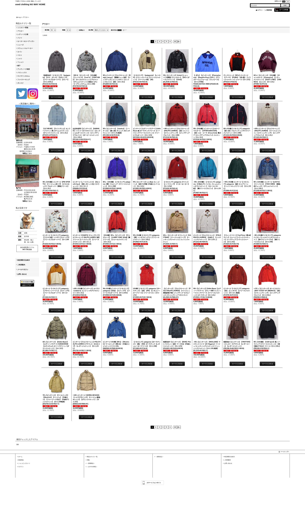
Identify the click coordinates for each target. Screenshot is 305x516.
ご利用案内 (21, 265)
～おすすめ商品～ (92, 466)
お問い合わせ (22, 274)
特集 (88, 460)
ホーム (20, 456)
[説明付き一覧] (125, 30)
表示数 (47, 30)
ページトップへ (285, 451)
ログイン (260, 10)
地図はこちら (27, 153)
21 (175, 41)
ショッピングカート (24, 463)
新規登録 (269, 10)
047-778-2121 (27, 249)
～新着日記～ (159, 456)
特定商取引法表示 (23, 260)
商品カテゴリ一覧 (92, 456)
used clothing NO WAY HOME (30, 4)
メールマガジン (22, 269)
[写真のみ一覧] (120, 30)
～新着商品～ (91, 463)
